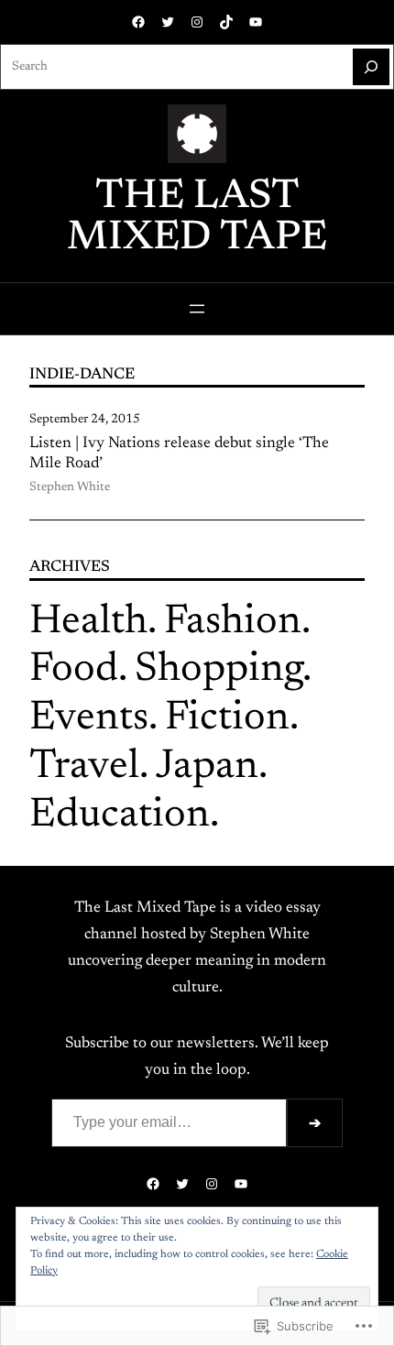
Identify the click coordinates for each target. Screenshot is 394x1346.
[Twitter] (167, 22)
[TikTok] (226, 22)
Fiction (227, 718)
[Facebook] (138, 22)
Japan (207, 767)
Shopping (218, 670)
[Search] (371, 67)
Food (73, 670)
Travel (84, 767)
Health (88, 622)
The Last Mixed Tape (197, 218)
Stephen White (69, 487)
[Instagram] (197, 22)
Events (88, 718)
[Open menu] (197, 309)
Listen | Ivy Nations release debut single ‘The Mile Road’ (179, 453)
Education (119, 816)
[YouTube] (255, 22)
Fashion (232, 622)
